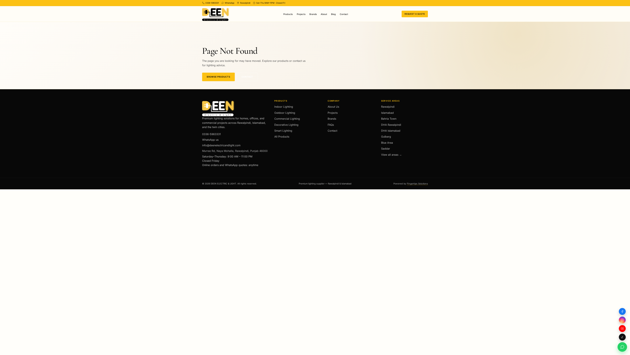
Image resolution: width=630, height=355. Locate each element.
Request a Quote (415, 14)
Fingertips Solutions (417, 183)
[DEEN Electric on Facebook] (622, 311)
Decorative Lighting (286, 124)
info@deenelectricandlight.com (221, 145)
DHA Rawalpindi (391, 124)
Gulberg (386, 136)
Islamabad (387, 112)
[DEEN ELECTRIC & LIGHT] (216, 14)
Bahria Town (388, 118)
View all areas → (391, 154)
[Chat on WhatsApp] (622, 347)
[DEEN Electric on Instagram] (622, 320)
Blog (333, 14)
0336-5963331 (211, 134)
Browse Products (218, 76)
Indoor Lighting (283, 106)
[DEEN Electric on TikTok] (622, 337)
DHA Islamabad (390, 130)
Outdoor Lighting (284, 112)
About (324, 14)
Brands (313, 14)
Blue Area (387, 142)
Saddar (385, 148)
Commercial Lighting (287, 118)
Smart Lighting (283, 130)
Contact (344, 14)
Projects (301, 14)
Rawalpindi (388, 106)
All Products (281, 136)
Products (288, 14)
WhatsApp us (210, 139)
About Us (333, 106)
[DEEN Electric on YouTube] (622, 328)
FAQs (331, 124)
